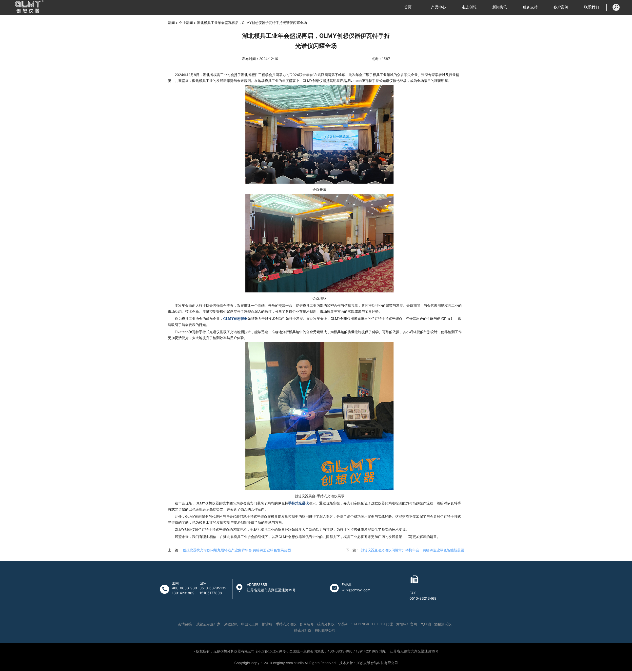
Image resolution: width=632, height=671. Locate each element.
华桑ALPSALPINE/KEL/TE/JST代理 (365, 624)
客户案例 (560, 7)
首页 (408, 7)
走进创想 (469, 7)
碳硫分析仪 (326, 624)
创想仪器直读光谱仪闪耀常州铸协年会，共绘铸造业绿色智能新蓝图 (412, 550)
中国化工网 (249, 624)
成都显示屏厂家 (208, 624)
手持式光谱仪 (298, 503)
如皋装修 (307, 624)
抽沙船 (267, 624)
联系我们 (591, 7)
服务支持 (530, 7)
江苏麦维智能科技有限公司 (377, 663)
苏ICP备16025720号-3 (272, 651)
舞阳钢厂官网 (406, 624)
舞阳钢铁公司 (325, 630)
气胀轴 (425, 624)
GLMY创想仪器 (235, 319)
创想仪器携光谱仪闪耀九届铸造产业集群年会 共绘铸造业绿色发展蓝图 (237, 550)
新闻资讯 (499, 7)
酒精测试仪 (443, 624)
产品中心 (438, 7)
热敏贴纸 (231, 624)
